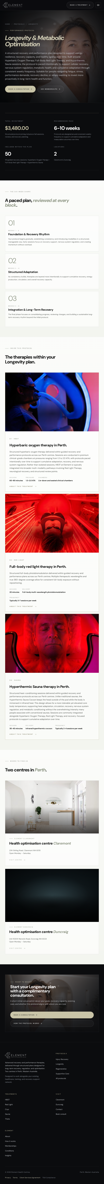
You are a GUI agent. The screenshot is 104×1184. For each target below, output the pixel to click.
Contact (59, 1109)
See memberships (50, 89)
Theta (7, 1119)
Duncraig (59, 1104)
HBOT (7, 1100)
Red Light (9, 1104)
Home (7, 24)
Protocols (19, 24)
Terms (15, 1178)
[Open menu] (98, 5)
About (7, 1136)
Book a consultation (20, 89)
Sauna (7, 1114)
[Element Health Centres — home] (12, 5)
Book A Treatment (80, 5)
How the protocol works (28, 1023)
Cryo (7, 1109)
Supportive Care (62, 1074)
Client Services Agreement (30, 1178)
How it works (10, 1141)
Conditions (9, 1151)
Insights (8, 1155)
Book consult (61, 1114)
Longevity (60, 1064)
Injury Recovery (62, 1059)
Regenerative (61, 1069)
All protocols (61, 1078)
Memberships (10, 1146)
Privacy (8, 1178)
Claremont (60, 1100)
